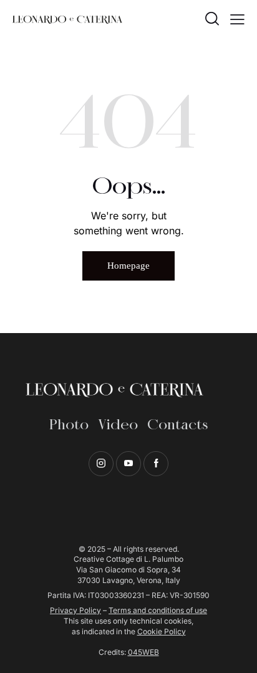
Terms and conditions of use (158, 610)
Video (118, 425)
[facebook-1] (155, 463)
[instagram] (101, 463)
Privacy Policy (75, 610)
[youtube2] (128, 463)
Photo (69, 425)
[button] (237, 18)
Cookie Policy (161, 631)
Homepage (128, 266)
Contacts (177, 425)
